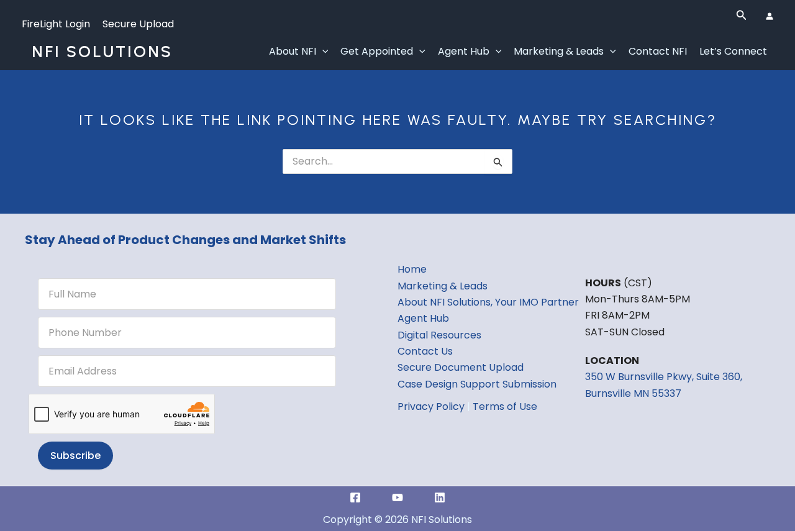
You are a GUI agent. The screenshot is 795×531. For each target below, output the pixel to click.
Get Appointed (376, 51)
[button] (741, 16)
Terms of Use (505, 406)
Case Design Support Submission (477, 384)
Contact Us (425, 351)
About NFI (292, 51)
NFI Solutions (102, 51)
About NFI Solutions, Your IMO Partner (488, 302)
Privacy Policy (431, 406)
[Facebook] (355, 497)
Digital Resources (439, 335)
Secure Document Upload (461, 367)
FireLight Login (56, 24)
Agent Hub (463, 51)
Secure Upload (138, 24)
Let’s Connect (733, 51)
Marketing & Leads (559, 51)
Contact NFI (658, 51)
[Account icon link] (769, 16)
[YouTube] (397, 497)
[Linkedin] (439, 497)
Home (412, 269)
